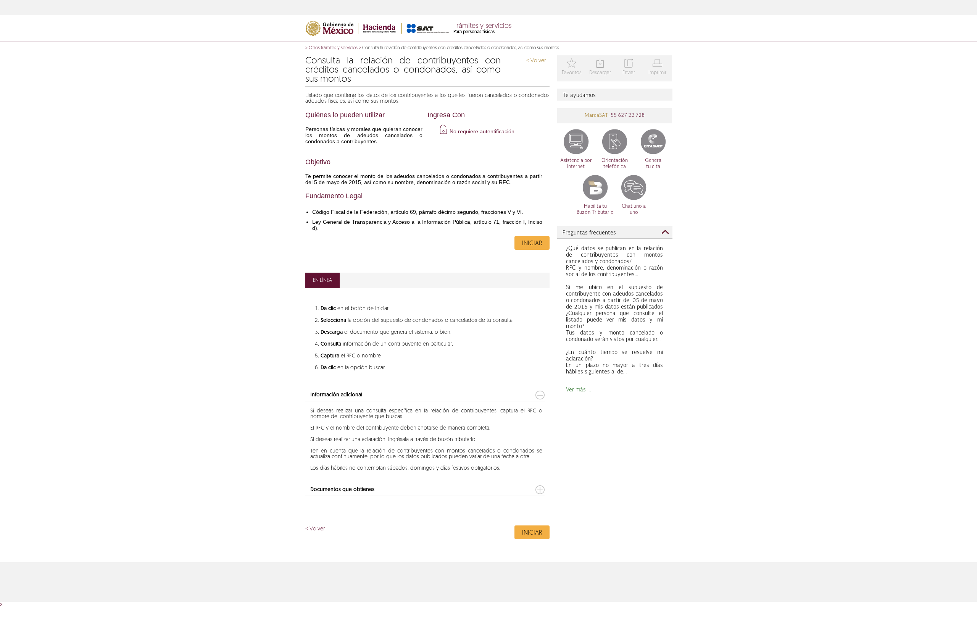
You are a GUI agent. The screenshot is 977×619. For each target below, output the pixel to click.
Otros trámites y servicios (333, 48)
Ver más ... (578, 390)
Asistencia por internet (576, 163)
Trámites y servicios (482, 26)
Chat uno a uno (634, 209)
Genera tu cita (653, 163)
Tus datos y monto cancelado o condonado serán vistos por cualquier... (614, 313)
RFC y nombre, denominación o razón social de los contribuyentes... (614, 261)
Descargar (600, 67)
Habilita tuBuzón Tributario (595, 209)
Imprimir (657, 67)
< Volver (536, 61)
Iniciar (532, 244)
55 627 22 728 (627, 115)
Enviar (628, 67)
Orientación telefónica (614, 163)
